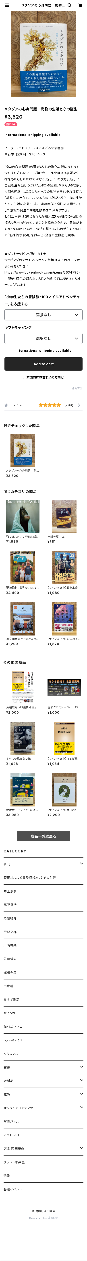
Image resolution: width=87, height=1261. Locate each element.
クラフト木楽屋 (14, 1162)
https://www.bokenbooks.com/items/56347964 (42, 272)
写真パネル (11, 1121)
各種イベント (13, 1189)
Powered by (38, 1218)
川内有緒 (10, 945)
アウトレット (12, 1135)
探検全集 (10, 972)
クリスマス (11, 1054)
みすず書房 (12, 999)
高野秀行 (10, 905)
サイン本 (10, 1013)
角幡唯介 (10, 918)
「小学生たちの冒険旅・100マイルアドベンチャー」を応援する (42, 300)
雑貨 (7, 1094)
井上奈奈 (10, 891)
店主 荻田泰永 (14, 1148)
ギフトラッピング (18, 327)
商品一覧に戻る (43, 836)
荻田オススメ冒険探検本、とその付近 (30, 878)
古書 (7, 1067)
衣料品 (8, 1081)
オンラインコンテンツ (18, 1108)
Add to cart (43, 364)
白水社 (8, 986)
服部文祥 (10, 932)
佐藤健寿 (10, 959)
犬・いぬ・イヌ (13, 1040)
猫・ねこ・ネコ (13, 1027)
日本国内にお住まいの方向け (43, 377)
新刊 (7, 864)
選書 (7, 1176)
